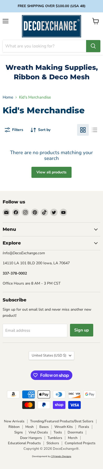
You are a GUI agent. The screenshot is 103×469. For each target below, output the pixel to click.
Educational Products (24, 443)
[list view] (94, 130)
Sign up (81, 330)
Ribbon (14, 426)
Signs (18, 432)
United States (49, 355)
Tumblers (55, 438)
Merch (72, 438)
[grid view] (83, 130)
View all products (51, 172)
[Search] (93, 46)
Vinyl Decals (38, 432)
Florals (83, 426)
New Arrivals (14, 421)
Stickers (52, 443)
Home (8, 97)
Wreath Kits (63, 426)
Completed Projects (80, 443)
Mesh (29, 426)
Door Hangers (31, 438)
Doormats (75, 432)
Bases (44, 426)
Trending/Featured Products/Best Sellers (61, 421)
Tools (58, 432)
